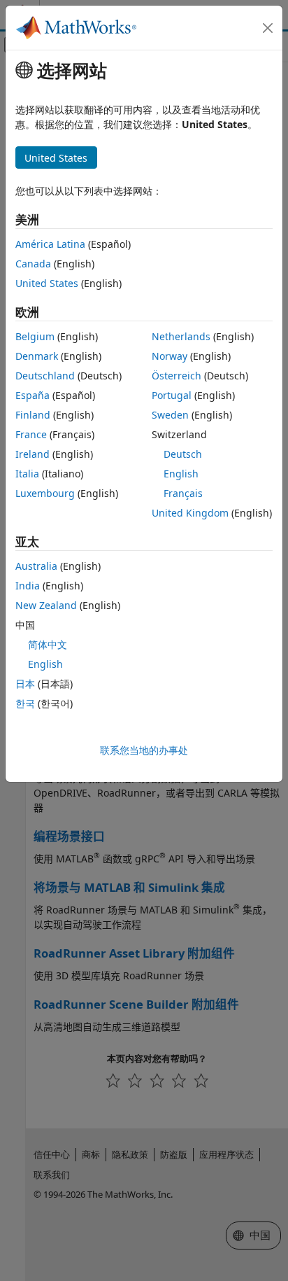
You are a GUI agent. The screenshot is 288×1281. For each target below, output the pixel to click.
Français (183, 493)
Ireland (32, 454)
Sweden (170, 414)
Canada (33, 263)
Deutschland (45, 375)
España (32, 395)
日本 (25, 683)
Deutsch (183, 454)
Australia (36, 566)
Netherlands (181, 336)
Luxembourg (45, 493)
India (27, 585)
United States (46, 283)
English (181, 473)
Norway (169, 356)
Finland (32, 414)
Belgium (35, 336)
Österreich (176, 375)
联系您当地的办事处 (144, 750)
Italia (27, 473)
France (31, 434)
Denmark (36, 356)
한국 (25, 703)
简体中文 (47, 644)
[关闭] (268, 28)
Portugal (172, 395)
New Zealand (46, 605)
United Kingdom (190, 512)
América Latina (50, 244)
